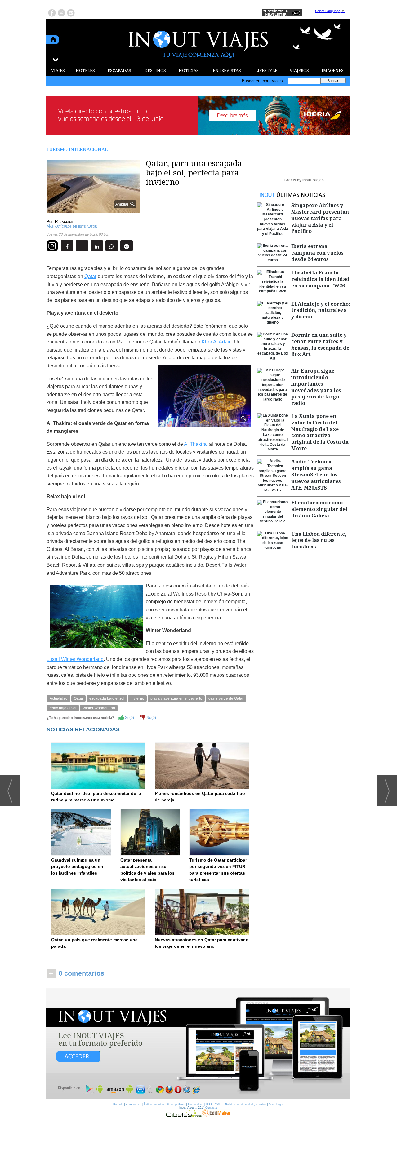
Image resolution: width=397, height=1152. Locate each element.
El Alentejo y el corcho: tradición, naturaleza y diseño (320, 310)
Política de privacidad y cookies (245, 1104)
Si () (129, 718)
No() (150, 718)
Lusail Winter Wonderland (75, 659)
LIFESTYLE (266, 70)
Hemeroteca (133, 1104)
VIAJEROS (299, 70)
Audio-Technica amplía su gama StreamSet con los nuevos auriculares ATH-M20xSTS (316, 474)
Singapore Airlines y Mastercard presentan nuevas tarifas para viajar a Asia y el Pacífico (320, 218)
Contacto (211, 1107)
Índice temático (154, 1104)
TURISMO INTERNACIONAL (77, 149)
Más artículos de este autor (72, 226)
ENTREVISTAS (227, 70)
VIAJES (58, 70)
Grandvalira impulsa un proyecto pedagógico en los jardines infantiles (77, 866)
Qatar (90, 276)
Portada (118, 1104)
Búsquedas (195, 1104)
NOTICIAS (189, 70)
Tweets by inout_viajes (304, 180)
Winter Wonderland (99, 708)
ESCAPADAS (119, 70)
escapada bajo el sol (106, 698)
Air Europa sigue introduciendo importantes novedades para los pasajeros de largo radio (316, 387)
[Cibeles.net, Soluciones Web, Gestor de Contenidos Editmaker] (184, 1115)
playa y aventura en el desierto (176, 698)
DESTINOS (155, 70)
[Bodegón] (198, 1044)
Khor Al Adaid (217, 341)
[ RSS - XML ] (213, 1104)
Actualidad (59, 698)
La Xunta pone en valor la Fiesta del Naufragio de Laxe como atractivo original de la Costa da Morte (320, 432)
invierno (137, 698)
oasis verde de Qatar (225, 698)
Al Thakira (195, 444)
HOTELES (85, 70)
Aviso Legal (275, 1104)
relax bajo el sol (63, 708)
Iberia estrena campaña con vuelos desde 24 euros (317, 252)
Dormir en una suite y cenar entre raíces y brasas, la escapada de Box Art (320, 344)
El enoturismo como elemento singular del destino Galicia (319, 509)
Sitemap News (175, 1104)
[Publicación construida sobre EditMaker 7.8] (216, 1115)
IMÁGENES (333, 70)
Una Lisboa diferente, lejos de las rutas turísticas (318, 540)
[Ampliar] (93, 210)
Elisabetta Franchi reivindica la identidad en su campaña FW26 (320, 279)
